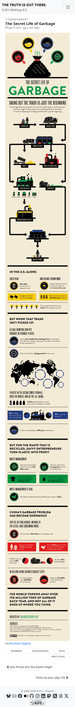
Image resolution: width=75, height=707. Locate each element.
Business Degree (20, 643)
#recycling (58, 656)
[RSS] (55, 696)
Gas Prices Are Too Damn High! (31, 667)
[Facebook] (20, 696)
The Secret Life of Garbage (30, 23)
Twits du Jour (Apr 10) (50, 678)
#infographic (40, 650)
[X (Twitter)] (66, 696)
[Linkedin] (43, 696)
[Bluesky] (8, 696)
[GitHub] (32, 696)
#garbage (16, 650)
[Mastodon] (49, 696)
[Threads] (61, 696)
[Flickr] (26, 696)
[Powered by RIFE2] (37, 702)
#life (62, 650)
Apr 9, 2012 (15, 27)
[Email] (14, 696)
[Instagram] (37, 696)
